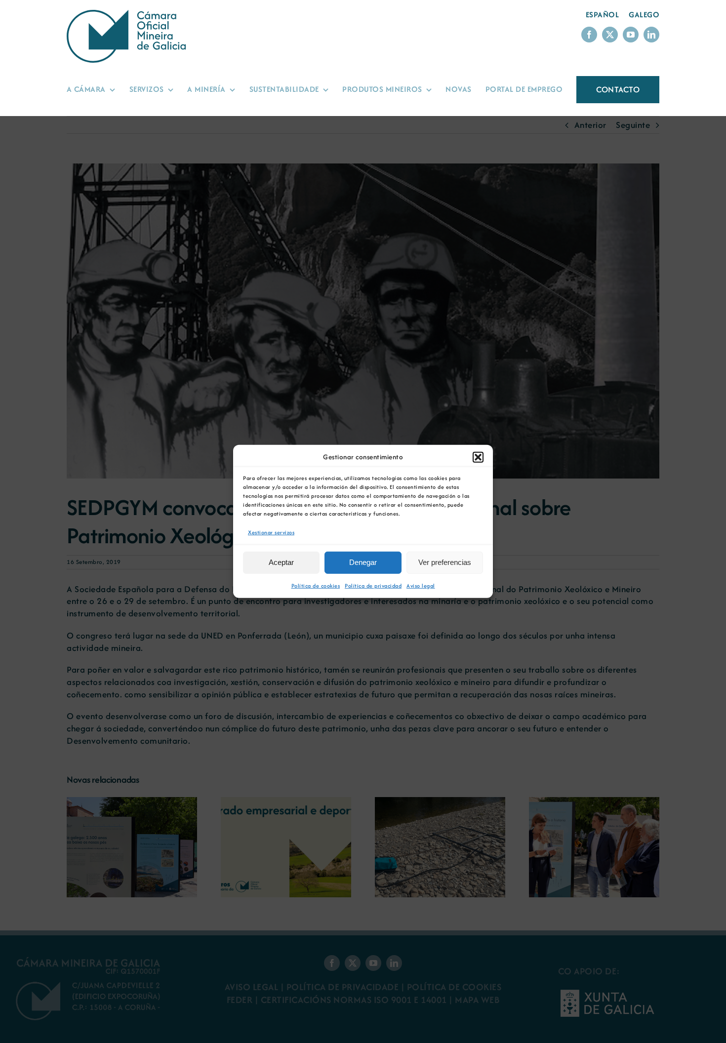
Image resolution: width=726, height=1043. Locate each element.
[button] (478, 457)
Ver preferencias (444, 562)
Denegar (363, 562)
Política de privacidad (373, 586)
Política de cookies (315, 586)
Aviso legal (420, 586)
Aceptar (281, 562)
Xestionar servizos (271, 532)
